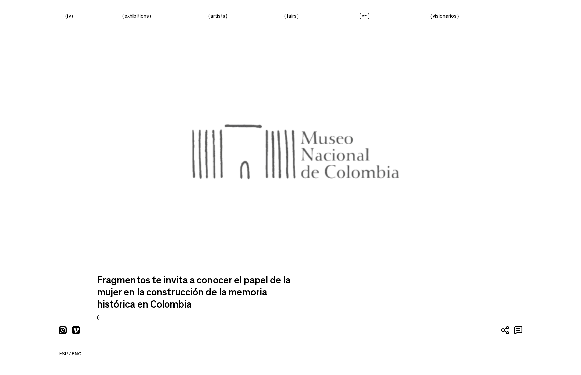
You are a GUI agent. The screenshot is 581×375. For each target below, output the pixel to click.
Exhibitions (136, 16)
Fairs (291, 16)
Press (364, 16)
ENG (76, 353)
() (98, 317)
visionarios (445, 16)
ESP (63, 353)
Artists (217, 16)
